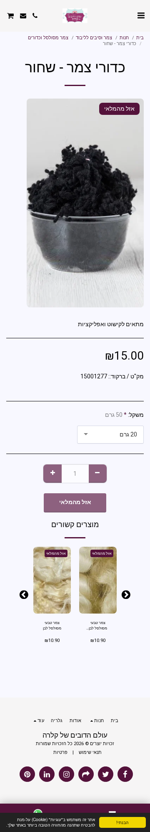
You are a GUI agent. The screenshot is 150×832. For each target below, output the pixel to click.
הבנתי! (122, 822)
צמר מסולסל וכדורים (48, 38)
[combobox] (110, 435)
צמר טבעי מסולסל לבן (52, 625)
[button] (141, 15)
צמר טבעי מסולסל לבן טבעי (98, 626)
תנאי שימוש (90, 752)
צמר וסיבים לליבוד (94, 38)
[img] (98, 580)
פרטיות (60, 752)
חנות (124, 38)
